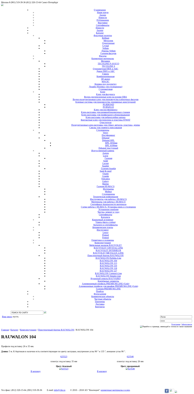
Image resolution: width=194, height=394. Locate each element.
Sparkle (105, 166)
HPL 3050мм (111, 143)
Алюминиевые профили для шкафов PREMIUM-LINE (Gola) (108, 286)
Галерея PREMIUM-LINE (108, 289)
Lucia (105, 156)
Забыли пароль (187, 324)
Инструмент (103, 230)
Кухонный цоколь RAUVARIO (106, 278)
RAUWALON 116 (108, 266)
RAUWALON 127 (108, 271)
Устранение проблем (108, 209)
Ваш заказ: (7, 316)
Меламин (105, 61)
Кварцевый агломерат (102, 219)
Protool (105, 235)
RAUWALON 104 (108, 260)
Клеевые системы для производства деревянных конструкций (105, 102)
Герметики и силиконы (102, 240)
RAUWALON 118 (108, 268)
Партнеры (100, 301)
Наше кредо (103, 12)
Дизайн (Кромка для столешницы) (105, 86)
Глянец (105, 74)
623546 (130, 356)
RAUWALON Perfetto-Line (108, 258)
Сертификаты (102, 25)
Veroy (105, 132)
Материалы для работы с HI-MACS (108, 202)
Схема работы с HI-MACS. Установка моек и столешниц (108, 207)
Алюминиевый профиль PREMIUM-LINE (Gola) (105, 283)
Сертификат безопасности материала (108, 204)
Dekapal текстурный (108, 148)
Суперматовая (105, 89)
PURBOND (108, 104)
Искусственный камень (102, 150)
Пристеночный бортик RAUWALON (105, 255)
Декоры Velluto (108, 51)
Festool (105, 237)
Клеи (102, 92)
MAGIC (105, 81)
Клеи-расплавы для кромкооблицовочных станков (105, 112)
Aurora (105, 153)
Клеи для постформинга (105, 109)
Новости (103, 17)
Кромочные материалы (102, 58)
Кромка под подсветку (106, 84)
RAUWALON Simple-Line (108, 276)
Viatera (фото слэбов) (105, 222)
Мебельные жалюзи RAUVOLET (105, 245)
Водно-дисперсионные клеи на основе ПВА (105, 97)
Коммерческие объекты (102, 296)
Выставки (103, 22)
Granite (105, 176)
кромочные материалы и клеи (115, 390)
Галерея (108, 158)
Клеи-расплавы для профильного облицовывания (105, 115)
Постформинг (108, 135)
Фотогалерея (100, 294)
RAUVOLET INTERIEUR (108, 250)
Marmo (105, 184)
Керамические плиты (102, 227)
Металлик (108, 40)
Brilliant (105, 38)
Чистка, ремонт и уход (108, 212)
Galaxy (105, 181)
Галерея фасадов (108, 53)
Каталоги (105, 217)
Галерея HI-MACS (105, 186)
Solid (105, 161)
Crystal (105, 45)
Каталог (100, 33)
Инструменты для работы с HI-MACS (108, 199)
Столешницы (102, 130)
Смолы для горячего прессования (105, 127)
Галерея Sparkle (108, 168)
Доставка (99, 304)
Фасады (103, 56)
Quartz (106, 173)
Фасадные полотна (103, 35)
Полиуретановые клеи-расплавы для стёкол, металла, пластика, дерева (105, 125)
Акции (102, 15)
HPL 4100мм (111, 145)
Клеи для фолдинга (105, 94)
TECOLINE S (108, 66)
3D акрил (105, 79)
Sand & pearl (105, 171)
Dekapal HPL (108, 140)
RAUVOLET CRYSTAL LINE (108, 248)
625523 (63, 356)
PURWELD (108, 107)
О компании (100, 10)
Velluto (105, 48)
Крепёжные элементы (108, 281)
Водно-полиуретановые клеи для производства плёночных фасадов (105, 99)
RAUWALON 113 (108, 263)
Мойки (108, 191)
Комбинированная (105, 76)
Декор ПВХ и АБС (105, 71)
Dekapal (105, 138)
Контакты (100, 306)
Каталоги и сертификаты (105, 225)
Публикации (103, 20)
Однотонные (108, 43)
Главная (5, 330)
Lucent (105, 163)
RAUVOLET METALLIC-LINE (108, 253)
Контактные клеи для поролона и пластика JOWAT (105, 120)
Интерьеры (108, 189)
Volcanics (105, 179)
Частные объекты (102, 299)
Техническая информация (105, 196)
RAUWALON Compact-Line (108, 273)
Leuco (105, 232)
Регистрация (175, 324)
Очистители (105, 122)
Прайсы (100, 291)
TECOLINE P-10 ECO (108, 63)
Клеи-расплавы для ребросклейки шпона (105, 117)
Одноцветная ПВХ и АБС (105, 69)
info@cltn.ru (59, 390)
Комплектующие (103, 242)
